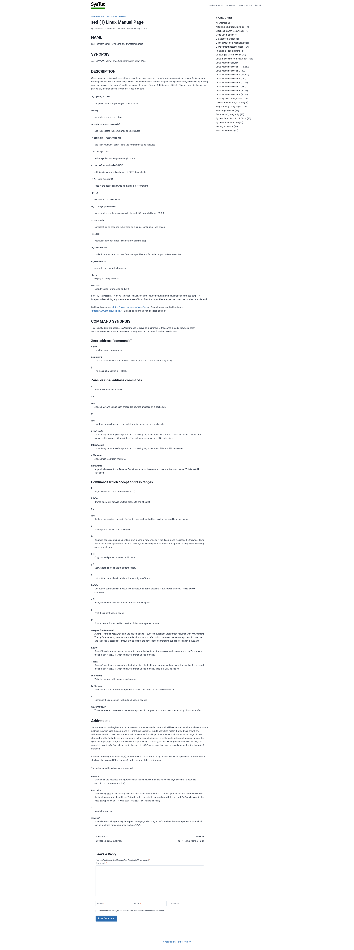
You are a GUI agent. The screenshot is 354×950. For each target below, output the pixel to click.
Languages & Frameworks (228, 54)
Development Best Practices (229, 47)
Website (175, 903)
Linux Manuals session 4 (228, 78)
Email (137, 903)
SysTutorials (169, 941)
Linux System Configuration (229, 98)
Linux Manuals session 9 (228, 94)
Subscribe (230, 5)
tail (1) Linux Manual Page (191, 838)
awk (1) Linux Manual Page (109, 838)
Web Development (225, 130)
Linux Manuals (245, 5)
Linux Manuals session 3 (228, 74)
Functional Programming (228, 51)
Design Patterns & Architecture (231, 42)
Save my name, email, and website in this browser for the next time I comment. (132, 911)
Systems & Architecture (227, 122)
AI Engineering (223, 23)
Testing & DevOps (224, 126)
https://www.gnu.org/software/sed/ (130, 307)
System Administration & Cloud (231, 118)
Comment (101, 863)
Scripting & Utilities (225, 110)
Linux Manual (98, 28)
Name (100, 903)
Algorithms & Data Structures (230, 27)
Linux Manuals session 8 (228, 90)
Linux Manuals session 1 (116, 17)
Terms (179, 941)
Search (258, 5)
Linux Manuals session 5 (228, 82)
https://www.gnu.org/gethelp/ (106, 311)
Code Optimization (225, 34)
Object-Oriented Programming (230, 102)
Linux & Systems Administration (231, 58)
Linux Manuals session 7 (228, 86)
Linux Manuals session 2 (228, 70)
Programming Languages (228, 106)
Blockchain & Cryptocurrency (230, 31)
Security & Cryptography (228, 114)
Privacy (187, 941)
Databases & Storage (226, 38)
